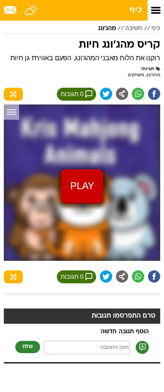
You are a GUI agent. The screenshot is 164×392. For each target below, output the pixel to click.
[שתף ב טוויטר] (106, 94)
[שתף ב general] (122, 94)
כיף (136, 10)
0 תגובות (72, 94)
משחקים (136, 74)
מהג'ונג (107, 29)
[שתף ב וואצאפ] (138, 94)
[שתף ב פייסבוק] (154, 94)
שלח (28, 346)
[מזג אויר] (31, 10)
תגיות (148, 68)
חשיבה (133, 29)
